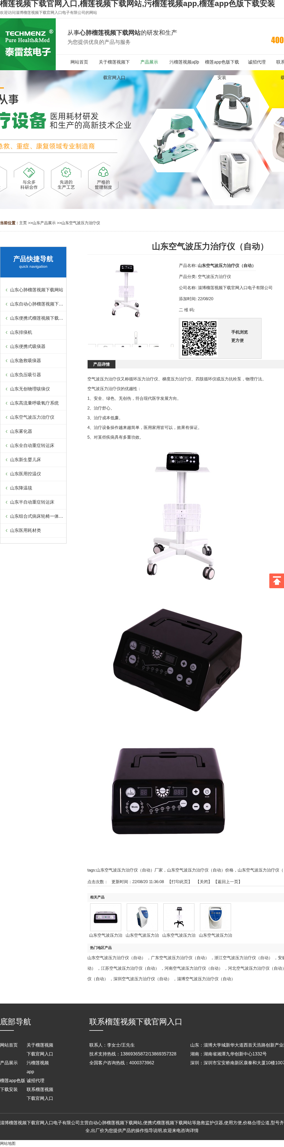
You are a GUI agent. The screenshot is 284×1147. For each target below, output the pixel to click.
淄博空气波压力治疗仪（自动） (206, 978)
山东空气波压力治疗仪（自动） (116, 957)
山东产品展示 (44, 223)
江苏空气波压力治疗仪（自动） (130, 968)
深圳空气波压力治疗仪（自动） (142, 978)
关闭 (204, 881)
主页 (23, 223)
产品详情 (101, 364)
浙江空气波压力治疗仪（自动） (243, 957)
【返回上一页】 (227, 881)
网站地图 (8, 1143)
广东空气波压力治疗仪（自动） (180, 957)
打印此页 (179, 881)
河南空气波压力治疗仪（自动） (193, 968)
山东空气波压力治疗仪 (80, 223)
